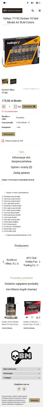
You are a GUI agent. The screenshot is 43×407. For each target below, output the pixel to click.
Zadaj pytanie (8, 134)
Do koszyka (28, 106)
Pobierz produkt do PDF (14, 141)
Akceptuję (34, 400)
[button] (38, 3)
